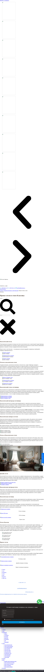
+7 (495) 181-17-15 (12, 288)
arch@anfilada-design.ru (21, 288)
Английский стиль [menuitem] (7, 653)
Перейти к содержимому (4, 0)
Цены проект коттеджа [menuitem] (8, 664)
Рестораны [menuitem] (6, 639)
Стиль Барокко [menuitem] (7, 655)
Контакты (4, 576)
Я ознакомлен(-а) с (19, 619)
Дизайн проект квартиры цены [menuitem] (10, 661)
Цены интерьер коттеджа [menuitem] (9, 662)
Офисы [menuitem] (5, 633)
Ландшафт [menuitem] (6, 642)
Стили (3, 573)
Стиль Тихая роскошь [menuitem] (8, 646)
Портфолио (4, 572)
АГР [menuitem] (5, 640)
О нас (3, 570)
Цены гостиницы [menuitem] (7, 665)
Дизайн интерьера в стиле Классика (11, 290)
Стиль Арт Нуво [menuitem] (7, 651)
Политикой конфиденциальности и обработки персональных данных (22, 619)
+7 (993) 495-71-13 (4, 288)
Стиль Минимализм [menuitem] (8, 647)
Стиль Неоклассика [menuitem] (8, 644)
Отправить (22, 622)
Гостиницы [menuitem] (6, 635)
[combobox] (5, 315)
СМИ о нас (4, 578)
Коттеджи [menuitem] (6, 636)
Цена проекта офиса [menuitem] (8, 666)
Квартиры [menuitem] (6, 638)
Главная (1, 290)
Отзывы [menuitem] (3, 658)
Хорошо (13, 671)
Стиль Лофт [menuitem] (6, 657)
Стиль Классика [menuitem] (7, 654)
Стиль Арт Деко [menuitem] (7, 650)
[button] (22, 212)
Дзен (43, 601)
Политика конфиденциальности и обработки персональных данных (13, 594)
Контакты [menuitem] (4, 668)
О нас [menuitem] (3, 631)
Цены (3, 575)
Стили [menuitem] (3, 643)
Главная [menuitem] (3, 629)
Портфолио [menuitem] (4, 632)
